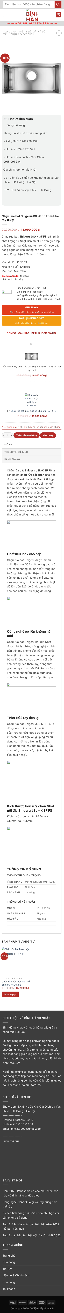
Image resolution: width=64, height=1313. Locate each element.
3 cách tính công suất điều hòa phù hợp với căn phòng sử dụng (31, 1215)
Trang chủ (9, 31)
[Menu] (5, 15)
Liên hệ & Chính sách (16, 1275)
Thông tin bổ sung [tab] (16, 452)
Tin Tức (7, 1269)
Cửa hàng (9, 1262)
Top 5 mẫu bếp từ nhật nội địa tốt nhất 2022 (32, 1235)
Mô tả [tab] (8, 444)
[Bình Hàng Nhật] (32, 15)
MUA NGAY (32, 310)
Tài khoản (9, 1289)
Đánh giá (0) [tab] (12, 459)
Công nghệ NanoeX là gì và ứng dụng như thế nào (30, 1204)
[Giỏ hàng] (58, 15)
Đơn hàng (9, 1282)
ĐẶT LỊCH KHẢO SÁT (31, 321)
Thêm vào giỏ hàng (26, 435)
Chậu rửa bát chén (22, 34)
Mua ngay (48, 435)
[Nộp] (58, 4)
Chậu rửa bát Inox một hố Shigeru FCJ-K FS (33, 411)
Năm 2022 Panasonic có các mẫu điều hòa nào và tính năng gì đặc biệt (30, 1193)
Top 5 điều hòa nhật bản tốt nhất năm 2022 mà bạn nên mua (31, 1226)
